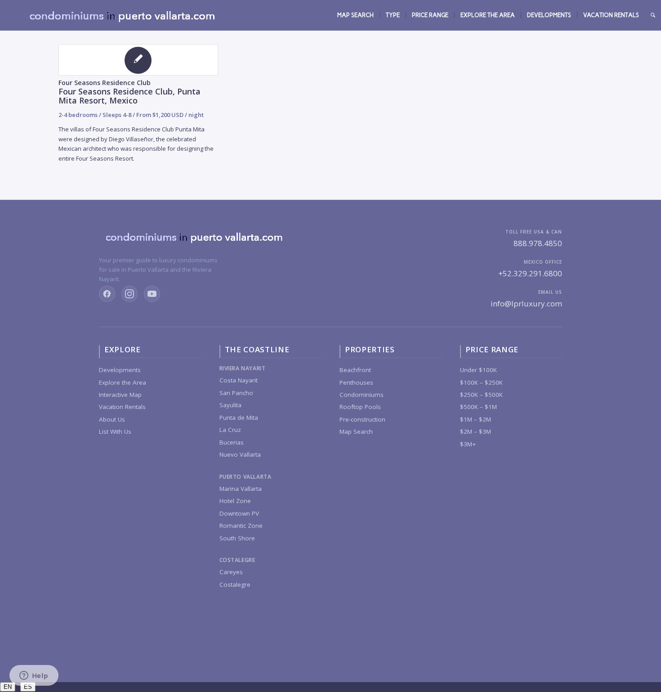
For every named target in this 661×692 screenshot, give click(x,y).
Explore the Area (122, 382)
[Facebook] (107, 294)
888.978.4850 (538, 243)
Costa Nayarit (238, 380)
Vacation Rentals (122, 407)
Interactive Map (120, 395)
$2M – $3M (475, 431)
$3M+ (468, 444)
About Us (112, 419)
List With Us (115, 431)
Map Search (356, 431)
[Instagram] (129, 294)
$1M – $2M (475, 419)
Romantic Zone (241, 525)
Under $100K (478, 370)
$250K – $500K (481, 395)
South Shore (237, 538)
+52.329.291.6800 (530, 273)
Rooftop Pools (360, 407)
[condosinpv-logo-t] (121, 15)
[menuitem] (355, 15)
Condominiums (361, 395)
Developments (120, 370)
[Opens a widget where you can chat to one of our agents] (33, 676)
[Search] (653, 15)
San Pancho (236, 393)
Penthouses (356, 382)
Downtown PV (239, 513)
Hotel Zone (235, 501)
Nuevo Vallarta (240, 454)
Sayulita (230, 405)
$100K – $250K (481, 382)
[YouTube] (152, 294)
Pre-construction (362, 419)
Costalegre (234, 584)
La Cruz (230, 430)
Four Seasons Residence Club (104, 82)
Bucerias (231, 442)
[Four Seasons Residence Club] (138, 60)
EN (8, 686)
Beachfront (355, 370)
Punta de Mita (238, 417)
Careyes (231, 572)
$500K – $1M (478, 407)
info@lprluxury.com (526, 303)
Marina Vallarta (240, 489)
